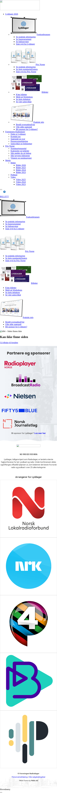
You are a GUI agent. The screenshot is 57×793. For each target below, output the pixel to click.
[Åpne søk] (1, 189)
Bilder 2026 (21, 165)
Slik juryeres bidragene (20, 156)
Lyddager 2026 (11, 14)
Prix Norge (10, 146)
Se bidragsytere (22, 42)
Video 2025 (21, 179)
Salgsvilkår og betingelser (21, 144)
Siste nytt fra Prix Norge (26, 72)
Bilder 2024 (21, 170)
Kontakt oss (16, 136)
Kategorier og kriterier (20, 151)
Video (13, 177)
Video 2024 (21, 182)
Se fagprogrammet (23, 39)
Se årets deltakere (23, 99)
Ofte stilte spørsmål (24, 127)
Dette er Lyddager (18, 134)
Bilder (13, 163)
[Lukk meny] (1, 792)
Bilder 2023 (21, 172)
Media (8, 160)
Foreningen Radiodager (15, 132)
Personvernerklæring (19, 141)
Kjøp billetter (21, 94)
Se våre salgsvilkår (24, 102)
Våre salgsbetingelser (37, 777)
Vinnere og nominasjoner (21, 158)
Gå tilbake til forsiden (9, 342)
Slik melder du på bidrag (21, 153)
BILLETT (4, 196)
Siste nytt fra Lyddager (25, 44)
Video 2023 (21, 184)
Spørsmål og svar (18, 139)
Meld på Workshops (24, 97)
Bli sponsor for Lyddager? (27, 129)
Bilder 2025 (21, 167)
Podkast (14, 175)
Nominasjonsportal (18, 148)
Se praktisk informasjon (26, 37)
